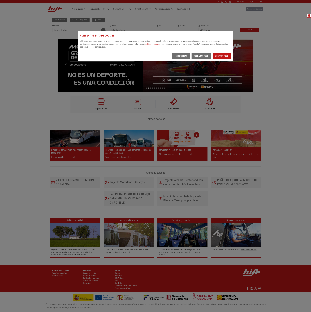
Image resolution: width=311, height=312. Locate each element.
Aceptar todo (221, 56)
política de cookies (152, 44)
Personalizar (180, 56)
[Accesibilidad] (309, 16)
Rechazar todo (201, 56)
